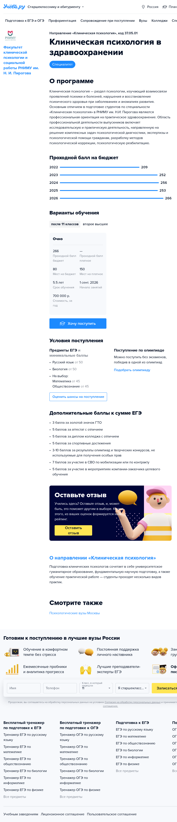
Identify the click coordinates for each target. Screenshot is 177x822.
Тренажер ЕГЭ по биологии (25, 771)
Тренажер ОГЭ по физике (80, 790)
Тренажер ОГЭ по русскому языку (82, 737)
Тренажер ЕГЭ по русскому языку (25, 737)
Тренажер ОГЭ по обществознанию (74, 761)
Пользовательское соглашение (112, 814)
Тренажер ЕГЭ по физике (23, 790)
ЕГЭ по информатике (132, 757)
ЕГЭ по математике (131, 736)
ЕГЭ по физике (127, 764)
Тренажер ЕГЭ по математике (17, 749)
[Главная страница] (14, 6)
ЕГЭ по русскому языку (134, 729)
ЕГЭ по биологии (129, 750)
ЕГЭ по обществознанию (135, 743)
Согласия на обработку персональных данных (133, 702)
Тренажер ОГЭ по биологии (82, 771)
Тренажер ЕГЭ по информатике (17, 780)
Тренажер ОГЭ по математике (74, 749)
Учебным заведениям (20, 814)
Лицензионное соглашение (62, 814)
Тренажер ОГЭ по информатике (74, 780)
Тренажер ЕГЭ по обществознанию (17, 761)
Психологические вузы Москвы (74, 613)
